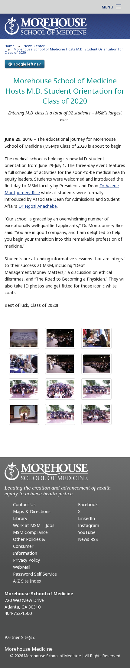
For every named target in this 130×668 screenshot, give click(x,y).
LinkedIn (86, 518)
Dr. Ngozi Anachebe (37, 206)
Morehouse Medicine (29, 649)
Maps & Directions (31, 511)
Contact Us (24, 504)
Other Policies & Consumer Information (29, 546)
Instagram (88, 525)
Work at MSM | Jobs (33, 525)
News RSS (88, 539)
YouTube (87, 532)
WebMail (21, 567)
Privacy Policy (26, 560)
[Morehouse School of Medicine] (46, 25)
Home (10, 45)
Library (20, 518)
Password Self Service (35, 574)
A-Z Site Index (27, 581)
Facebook (88, 504)
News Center (34, 45)
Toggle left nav (27, 64)
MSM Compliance (30, 532)
